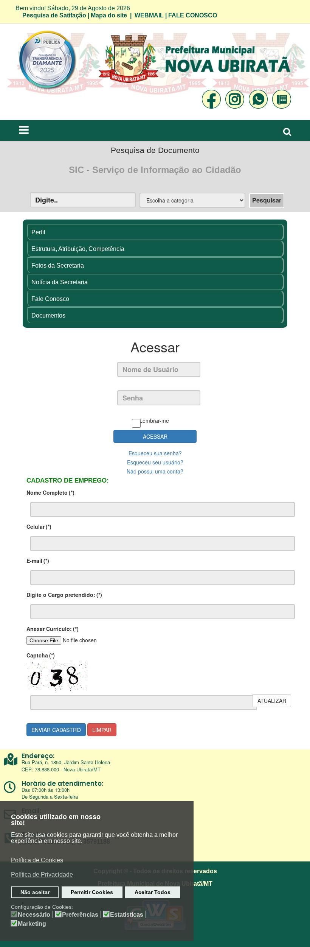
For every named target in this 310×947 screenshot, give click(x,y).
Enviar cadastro (56, 730)
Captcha (40, 655)
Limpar (102, 730)
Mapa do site (109, 15)
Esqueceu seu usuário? (155, 462)
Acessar (155, 436)
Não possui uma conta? (155, 471)
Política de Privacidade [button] (42, 874)
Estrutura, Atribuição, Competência (77, 249)
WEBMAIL (149, 15)
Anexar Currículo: (52, 628)
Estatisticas (126, 915)
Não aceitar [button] (35, 892)
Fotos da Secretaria (57, 265)
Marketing (32, 924)
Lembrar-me (154, 420)
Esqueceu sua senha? (155, 453)
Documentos (48, 315)
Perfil (38, 232)
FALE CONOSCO (192, 15)
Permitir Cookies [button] (92, 892)
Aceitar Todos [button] (152, 892)
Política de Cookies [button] (37, 860)
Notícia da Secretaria (59, 282)
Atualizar (271, 700)
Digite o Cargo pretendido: (64, 594)
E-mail (37, 560)
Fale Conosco (50, 299)
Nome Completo (50, 492)
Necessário (34, 915)
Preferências (80, 915)
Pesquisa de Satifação (54, 15)
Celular (38, 526)
